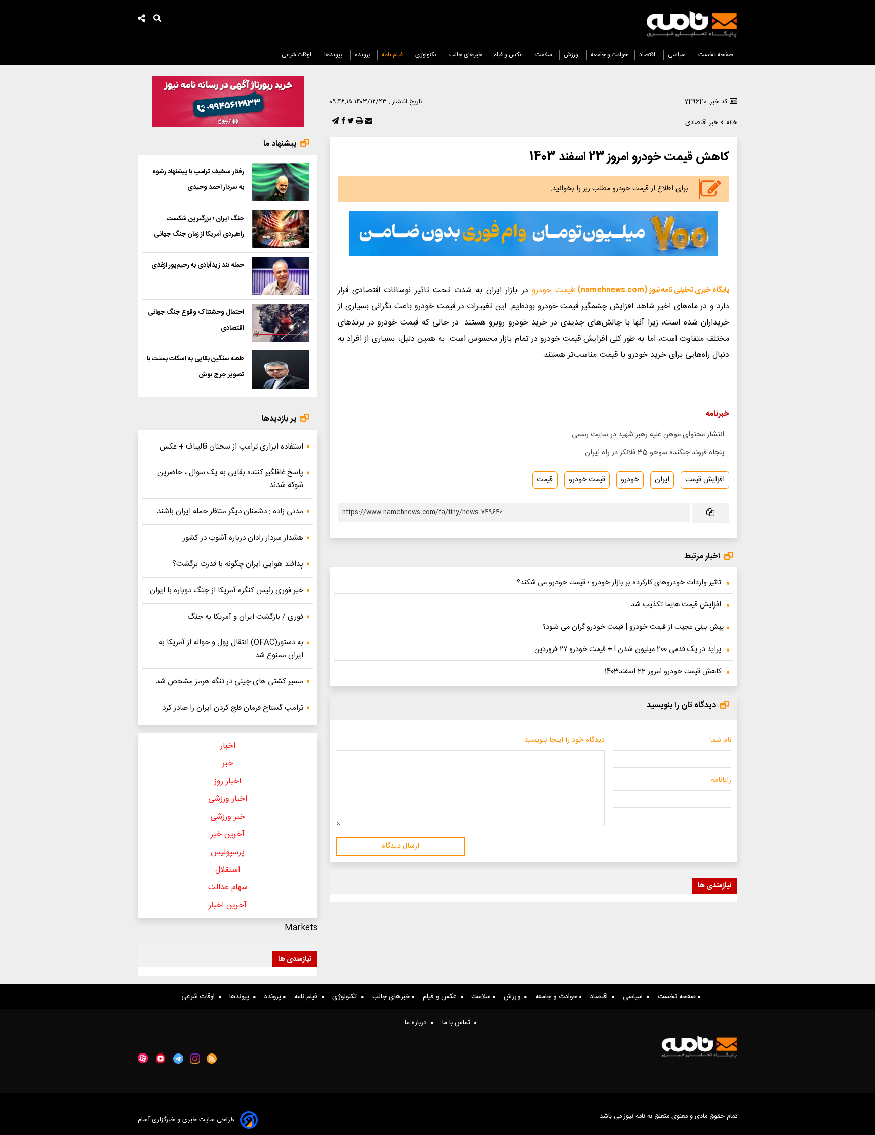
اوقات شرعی (297, 55)
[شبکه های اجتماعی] (142, 19)
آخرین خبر (228, 834)
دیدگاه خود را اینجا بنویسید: (563, 740)
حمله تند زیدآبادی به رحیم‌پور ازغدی (197, 265)
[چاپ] (358, 121)
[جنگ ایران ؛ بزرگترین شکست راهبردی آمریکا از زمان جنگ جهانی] (280, 229)
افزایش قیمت (705, 480)
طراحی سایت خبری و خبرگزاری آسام (186, 1120)
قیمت (545, 480)
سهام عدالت (228, 888)
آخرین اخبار (228, 905)
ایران (662, 480)
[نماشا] (160, 1057)
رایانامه (721, 780)
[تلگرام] (334, 121)
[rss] (212, 1058)
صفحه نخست (715, 55)
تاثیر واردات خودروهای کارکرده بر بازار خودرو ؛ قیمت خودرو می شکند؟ (618, 583)
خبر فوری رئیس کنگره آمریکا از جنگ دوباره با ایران (226, 590)
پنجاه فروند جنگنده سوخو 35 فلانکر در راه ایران (654, 453)
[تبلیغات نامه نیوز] (533, 233)
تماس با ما (458, 1022)
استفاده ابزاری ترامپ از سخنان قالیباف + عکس (231, 446)
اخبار (227, 746)
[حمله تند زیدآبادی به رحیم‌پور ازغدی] (280, 276)
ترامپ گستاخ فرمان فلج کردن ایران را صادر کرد (232, 708)
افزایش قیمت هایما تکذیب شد (676, 605)
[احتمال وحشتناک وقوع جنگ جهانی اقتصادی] (280, 323)
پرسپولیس (228, 852)
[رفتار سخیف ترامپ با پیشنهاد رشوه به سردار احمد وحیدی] (280, 182)
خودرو (630, 480)
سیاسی (677, 55)
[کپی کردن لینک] (709, 513)
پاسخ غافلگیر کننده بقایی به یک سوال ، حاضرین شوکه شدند (230, 479)
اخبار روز (227, 781)
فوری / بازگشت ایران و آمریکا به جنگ (245, 617)
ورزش (572, 55)
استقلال (227, 870)
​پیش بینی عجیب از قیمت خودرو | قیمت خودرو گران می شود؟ (633, 627)
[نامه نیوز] (691, 24)
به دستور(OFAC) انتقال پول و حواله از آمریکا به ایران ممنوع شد (230, 649)
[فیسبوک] (342, 121)
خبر (227, 764)
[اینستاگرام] (195, 1058)
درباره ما (418, 1022)
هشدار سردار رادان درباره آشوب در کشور (243, 538)
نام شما (720, 740)
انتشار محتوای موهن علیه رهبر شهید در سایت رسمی (648, 435)
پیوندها (334, 55)
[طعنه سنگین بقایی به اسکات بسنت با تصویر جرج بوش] (280, 369)
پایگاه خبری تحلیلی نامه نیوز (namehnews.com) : (651, 290)
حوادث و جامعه (609, 55)
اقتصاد (648, 55)
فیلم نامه (393, 55)
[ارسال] (367, 121)
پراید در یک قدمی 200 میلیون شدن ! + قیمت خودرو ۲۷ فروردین (627, 649)
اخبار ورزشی (227, 799)
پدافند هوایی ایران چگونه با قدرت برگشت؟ (237, 564)
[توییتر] (349, 121)
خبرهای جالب (465, 55)
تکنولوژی (426, 55)
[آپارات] (143, 1058)
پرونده (363, 55)
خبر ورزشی (227, 817)
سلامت (543, 55)
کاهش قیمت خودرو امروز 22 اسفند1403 (662, 672)
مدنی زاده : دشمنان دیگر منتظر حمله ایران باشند (230, 511)
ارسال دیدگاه (400, 846)
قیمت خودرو (553, 290)
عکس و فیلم (508, 55)
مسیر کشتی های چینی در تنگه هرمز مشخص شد (229, 681)
